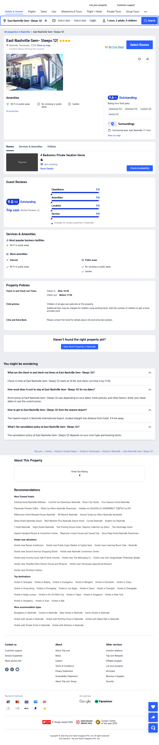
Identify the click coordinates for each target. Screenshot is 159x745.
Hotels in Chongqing (46, 588)
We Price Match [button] (116, 47)
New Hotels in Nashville (71, 613)
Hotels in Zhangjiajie (127, 588)
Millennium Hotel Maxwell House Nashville (34, 514)
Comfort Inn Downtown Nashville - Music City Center (73, 502)
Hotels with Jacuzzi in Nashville (29, 619)
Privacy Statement (64, 671)
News (58, 655)
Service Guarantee (13, 655)
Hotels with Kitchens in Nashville (68, 625)
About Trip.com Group (65, 681)
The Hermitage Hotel (122, 527)
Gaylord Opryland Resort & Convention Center (36, 533)
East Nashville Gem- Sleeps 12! (32, 40)
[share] (153, 717)
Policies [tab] (52, 146)
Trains (44, 11)
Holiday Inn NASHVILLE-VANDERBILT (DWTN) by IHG (105, 508)
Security (110, 681)
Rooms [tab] (10, 146)
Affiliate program (114, 661)
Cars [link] (54, 11)
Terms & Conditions (64, 666)
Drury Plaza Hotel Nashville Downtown (120, 533)
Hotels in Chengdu (106, 588)
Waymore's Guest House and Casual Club (79, 533)
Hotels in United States (66, 451)
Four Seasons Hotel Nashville (115, 502)
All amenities (12, 111)
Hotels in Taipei (73, 594)
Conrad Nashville (94, 521)
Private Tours (114, 11)
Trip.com (38, 451)
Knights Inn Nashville (115, 521)
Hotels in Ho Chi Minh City (51, 594)
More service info (13, 661)
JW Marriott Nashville (67, 514)
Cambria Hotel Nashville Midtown (30, 502)
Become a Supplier (115, 676)
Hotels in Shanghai (23, 582)
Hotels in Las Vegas (68, 588)
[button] (112, 5)
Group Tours (132, 11)
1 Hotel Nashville (22, 527)
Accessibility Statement (66, 676)
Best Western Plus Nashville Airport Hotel (64, 521)
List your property (114, 666)
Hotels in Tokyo (124, 582)
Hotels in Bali (58, 601)
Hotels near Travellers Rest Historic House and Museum (40, 564)
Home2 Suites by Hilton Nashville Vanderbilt (101, 514)
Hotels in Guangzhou (63, 582)
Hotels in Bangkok (84, 582)
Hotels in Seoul (87, 588)
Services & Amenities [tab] (31, 146)
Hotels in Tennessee (90, 451)
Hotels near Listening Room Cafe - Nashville (116, 545)
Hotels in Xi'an (42, 601)
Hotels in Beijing (42, 582)
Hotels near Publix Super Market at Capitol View (69, 545)
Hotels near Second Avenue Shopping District (36, 551)
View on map (114, 135)
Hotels (48, 451)
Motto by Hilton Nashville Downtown (58, 508)
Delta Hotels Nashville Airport (28, 521)
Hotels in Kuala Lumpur (25, 594)
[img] (34, 72)
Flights (32, 11)
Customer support (13, 650)
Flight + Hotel (94, 11)
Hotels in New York (114, 594)
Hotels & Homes (14, 11)
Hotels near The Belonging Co (76, 557)
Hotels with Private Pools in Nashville (32, 625)
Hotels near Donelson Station (28, 570)
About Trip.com (62, 650)
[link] (98, 5)
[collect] (153, 706)
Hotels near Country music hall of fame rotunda (36, 557)
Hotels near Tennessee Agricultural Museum (91, 564)
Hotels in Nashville (111, 451)
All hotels (110, 671)
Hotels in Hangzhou (23, 601)
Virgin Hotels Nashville (43, 527)
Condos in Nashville (48, 613)
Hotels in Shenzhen (104, 582)
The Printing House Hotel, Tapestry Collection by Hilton (82, 527)
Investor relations (114, 650)
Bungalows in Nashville (25, 613)
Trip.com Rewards (114, 655)
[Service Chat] (153, 728)
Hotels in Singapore (93, 594)
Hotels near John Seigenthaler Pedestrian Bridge (116, 557)
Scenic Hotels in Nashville (97, 613)
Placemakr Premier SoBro (26, 508)
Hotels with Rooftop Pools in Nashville (64, 619)
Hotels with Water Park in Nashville (102, 619)
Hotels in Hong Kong (24, 588)
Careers (58, 661)
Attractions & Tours (71, 11)
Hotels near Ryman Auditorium (29, 545)
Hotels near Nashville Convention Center (79, 551)
